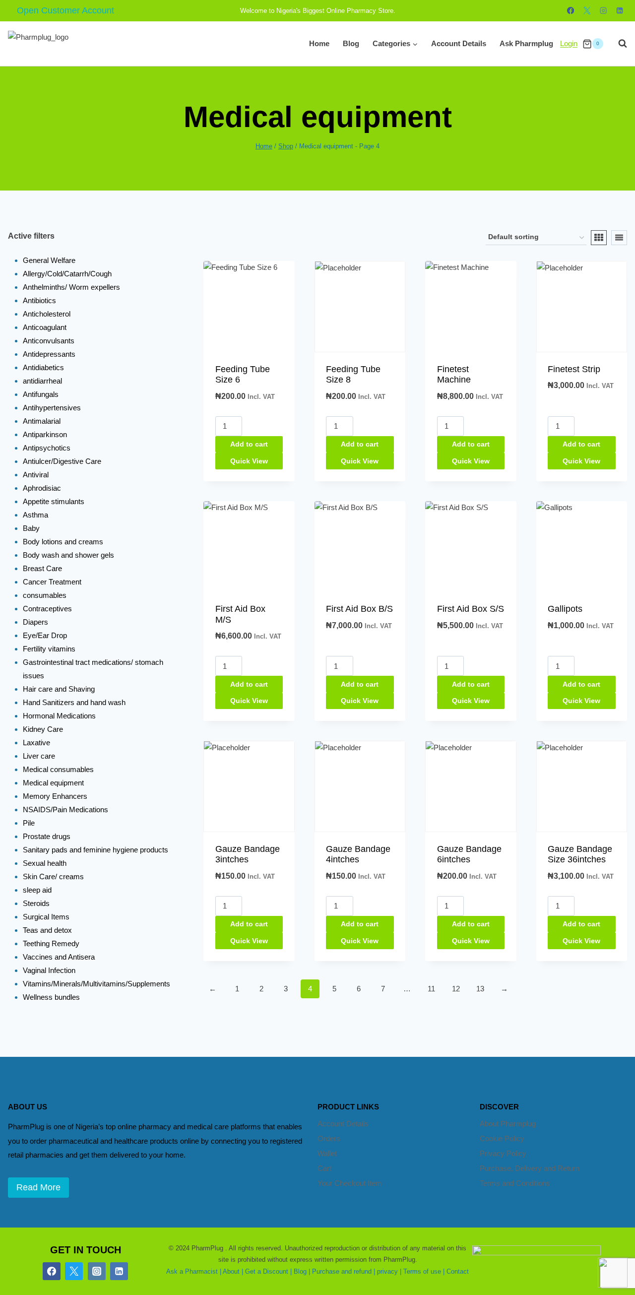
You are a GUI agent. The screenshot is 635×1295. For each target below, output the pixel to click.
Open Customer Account (65, 10)
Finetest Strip (574, 369)
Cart (324, 1168)
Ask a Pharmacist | (193, 1271)
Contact (457, 1271)
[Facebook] (571, 10)
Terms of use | (423, 1271)
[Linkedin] (620, 10)
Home (319, 43)
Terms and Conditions (515, 1183)
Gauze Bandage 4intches (358, 854)
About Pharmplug (508, 1123)
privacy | (389, 1271)
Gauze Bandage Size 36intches (580, 854)
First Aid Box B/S (359, 609)
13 (480, 988)
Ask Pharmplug (526, 43)
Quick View (249, 461)
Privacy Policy (503, 1153)
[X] (587, 10)
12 (456, 988)
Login (568, 43)
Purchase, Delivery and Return (529, 1168)
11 (431, 988)
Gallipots (565, 609)
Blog (351, 43)
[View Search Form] (617, 43)
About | (233, 1271)
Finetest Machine (454, 374)
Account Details (458, 43)
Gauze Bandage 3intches (247, 854)
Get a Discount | (268, 1271)
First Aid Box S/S (470, 609)
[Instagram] (603, 10)
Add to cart (249, 444)
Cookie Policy (502, 1138)
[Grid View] (599, 237)
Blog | (302, 1271)
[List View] (619, 237)
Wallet (327, 1153)
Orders (329, 1138)
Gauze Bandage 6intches (469, 854)
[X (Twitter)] (74, 1271)
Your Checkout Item (350, 1183)
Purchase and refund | (343, 1271)
